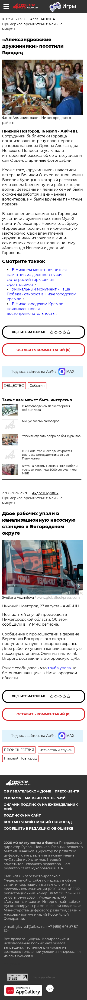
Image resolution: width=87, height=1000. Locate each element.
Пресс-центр (67, 791)
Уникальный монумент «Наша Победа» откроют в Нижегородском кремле (41, 294)
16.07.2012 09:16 (14, 19)
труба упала (60, 668)
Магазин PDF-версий (45, 798)
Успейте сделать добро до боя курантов (51, 436)
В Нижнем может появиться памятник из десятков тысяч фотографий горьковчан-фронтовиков (37, 277)
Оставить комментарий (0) (43, 350)
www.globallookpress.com (58, 597)
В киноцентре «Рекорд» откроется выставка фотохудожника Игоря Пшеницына (47, 454)
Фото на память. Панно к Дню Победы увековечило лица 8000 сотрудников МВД (49, 469)
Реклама (12, 798)
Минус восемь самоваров (40, 421)
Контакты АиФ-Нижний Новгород (38, 822)
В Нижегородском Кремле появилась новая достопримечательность (35, 309)
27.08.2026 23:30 (15, 493)
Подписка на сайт (22, 815)
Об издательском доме (27, 791)
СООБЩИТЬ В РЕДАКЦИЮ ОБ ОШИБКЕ (38, 828)
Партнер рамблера (44, 977)
